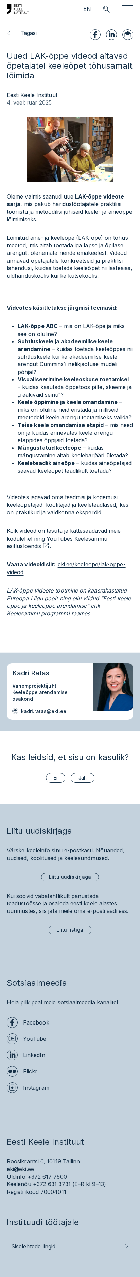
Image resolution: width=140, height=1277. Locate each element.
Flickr (30, 1071)
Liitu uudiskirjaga (70, 877)
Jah (82, 778)
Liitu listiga (69, 930)
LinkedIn (34, 1055)
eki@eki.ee (20, 1169)
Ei (55, 778)
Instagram (36, 1087)
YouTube (35, 1038)
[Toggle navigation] (127, 9)
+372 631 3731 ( (53, 1184)
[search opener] (100, 9)
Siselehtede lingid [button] (33, 1246)
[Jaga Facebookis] (95, 34)
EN (87, 9)
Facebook (36, 1022)
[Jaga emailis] (127, 34)
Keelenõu (19, 1184)
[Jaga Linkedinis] (111, 34)
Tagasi (28, 33)
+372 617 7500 (47, 1176)
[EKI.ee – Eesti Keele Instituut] (18, 9)
